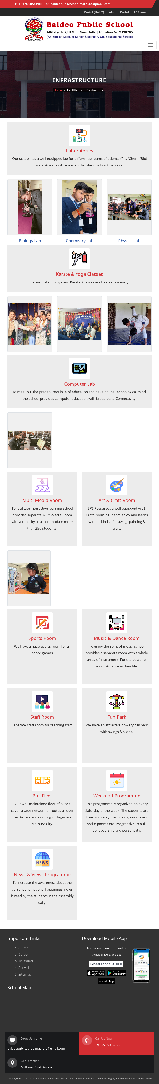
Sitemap (24, 974)
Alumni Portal (119, 12)
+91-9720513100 (30, 4)
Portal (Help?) (94, 12)
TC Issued (140, 12)
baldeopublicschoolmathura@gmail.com (80, 4)
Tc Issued (25, 961)
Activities (25, 967)
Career (23, 954)
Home (58, 90)
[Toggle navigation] (151, 45)
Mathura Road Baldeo (36, 1067)
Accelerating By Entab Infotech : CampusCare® (124, 1078)
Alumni (23, 947)
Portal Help (106, 981)
